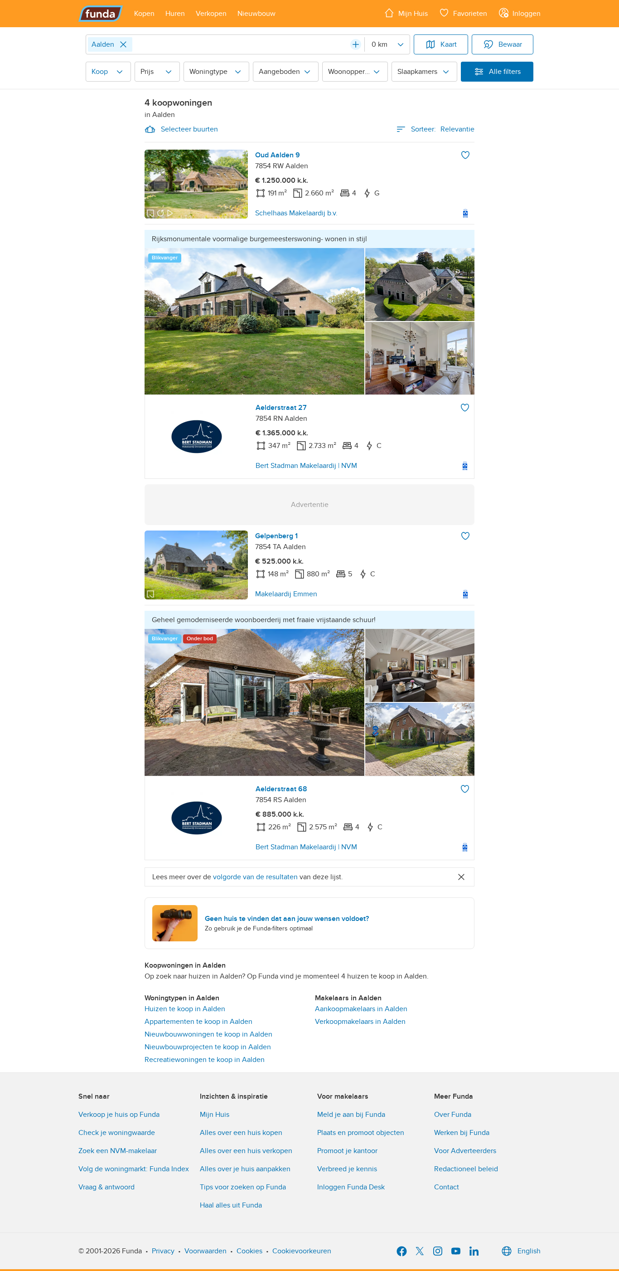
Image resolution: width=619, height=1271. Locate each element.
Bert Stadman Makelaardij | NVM (306, 465)
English (529, 1251)
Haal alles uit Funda (231, 1205)
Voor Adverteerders (465, 1150)
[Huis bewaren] (465, 155)
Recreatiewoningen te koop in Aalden (205, 1059)
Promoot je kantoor (347, 1150)
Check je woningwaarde (116, 1132)
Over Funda (452, 1114)
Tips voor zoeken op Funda (243, 1187)
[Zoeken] (355, 44)
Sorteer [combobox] (442, 129)
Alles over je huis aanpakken (245, 1169)
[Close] (123, 44)
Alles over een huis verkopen (246, 1150)
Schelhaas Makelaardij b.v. (296, 213)
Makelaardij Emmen (286, 594)
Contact (446, 1187)
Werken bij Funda (461, 1132)
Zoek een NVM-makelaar (117, 1150)
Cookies (249, 1251)
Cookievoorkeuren (301, 1251)
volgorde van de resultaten (255, 876)
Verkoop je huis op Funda (119, 1114)
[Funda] (100, 13)
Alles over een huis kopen (241, 1132)
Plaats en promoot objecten (360, 1132)
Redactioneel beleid (466, 1169)
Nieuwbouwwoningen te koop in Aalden (208, 1034)
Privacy (163, 1251)
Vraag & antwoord (106, 1187)
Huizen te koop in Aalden (185, 1008)
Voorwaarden (205, 1251)
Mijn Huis (214, 1114)
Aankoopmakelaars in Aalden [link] (361, 1008)
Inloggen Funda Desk (351, 1187)
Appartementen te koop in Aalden (198, 1021)
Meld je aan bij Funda (351, 1114)
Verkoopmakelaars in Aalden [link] (360, 1021)
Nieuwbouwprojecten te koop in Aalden (208, 1047)
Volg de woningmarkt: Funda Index (133, 1169)
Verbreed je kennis (347, 1169)
